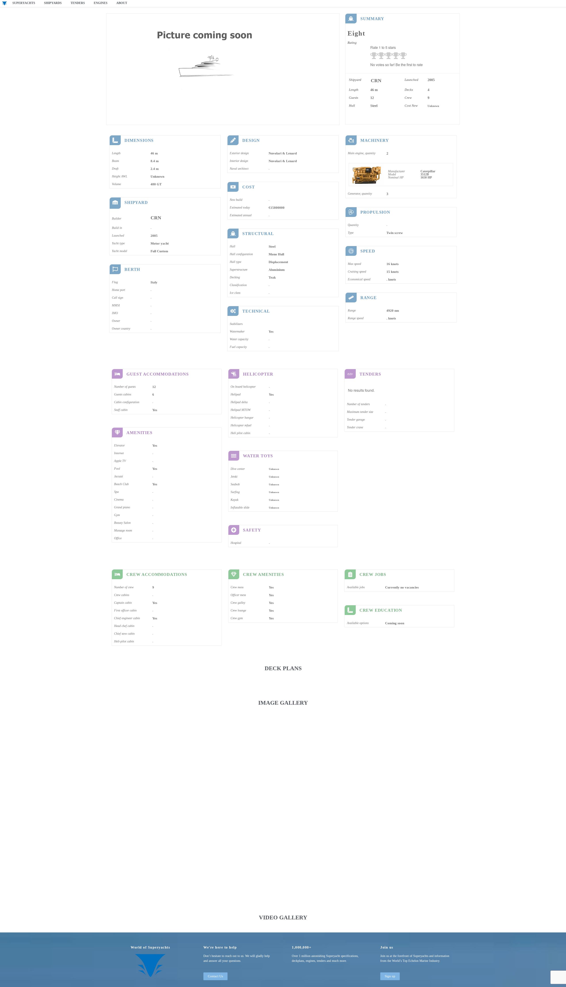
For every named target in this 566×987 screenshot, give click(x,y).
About (121, 3)
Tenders (78, 3)
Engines (100, 3)
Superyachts (23, 3)
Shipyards (53, 3)
